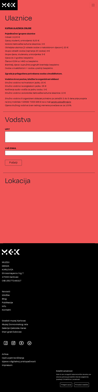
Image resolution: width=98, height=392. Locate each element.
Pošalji (13, 162)
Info (4, 306)
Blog (4, 298)
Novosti (6, 291)
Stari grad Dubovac (12, 331)
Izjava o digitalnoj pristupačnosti (19, 361)
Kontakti (6, 309)
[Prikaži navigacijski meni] (93, 5)
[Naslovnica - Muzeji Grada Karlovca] (9, 5)
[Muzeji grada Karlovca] (11, 251)
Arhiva (5, 354)
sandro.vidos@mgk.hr (61, 101)
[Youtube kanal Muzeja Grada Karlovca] (21, 343)
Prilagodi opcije (66, 385)
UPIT (7, 129)
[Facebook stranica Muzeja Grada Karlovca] (6, 343)
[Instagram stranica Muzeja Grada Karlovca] (13, 343)
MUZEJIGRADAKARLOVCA (7, 265)
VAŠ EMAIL (10, 148)
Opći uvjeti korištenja (13, 357)
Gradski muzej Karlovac (14, 320)
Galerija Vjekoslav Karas (14, 328)
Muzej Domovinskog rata (15, 324)
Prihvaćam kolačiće (81, 385)
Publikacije (7, 302)
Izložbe (6, 295)
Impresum (7, 365)
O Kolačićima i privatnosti (71, 379)
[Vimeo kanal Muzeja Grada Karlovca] (29, 343)
